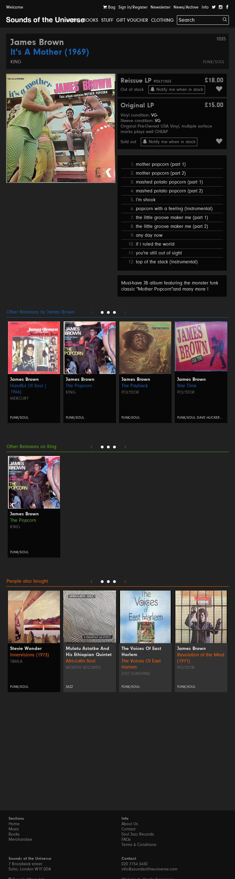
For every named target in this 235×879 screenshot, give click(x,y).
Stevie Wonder (26, 648)
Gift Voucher (132, 20)
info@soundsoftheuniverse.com (149, 869)
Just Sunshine (135, 673)
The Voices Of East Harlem (141, 651)
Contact (128, 829)
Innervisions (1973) (29, 655)
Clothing (162, 20)
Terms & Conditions (138, 844)
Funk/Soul (214, 62)
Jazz (69, 687)
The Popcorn (79, 385)
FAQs (126, 839)
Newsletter (160, 7)
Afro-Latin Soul (80, 661)
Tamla (16, 661)
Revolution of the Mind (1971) (200, 658)
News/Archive (186, 7)
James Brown (37, 42)
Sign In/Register (132, 7)
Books (90, 20)
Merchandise (20, 839)
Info (205, 7)
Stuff (107, 20)
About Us (129, 824)
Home (14, 824)
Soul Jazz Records (137, 834)
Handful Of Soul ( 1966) (28, 389)
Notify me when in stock (179, 89)
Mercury (19, 398)
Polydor (130, 392)
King (15, 62)
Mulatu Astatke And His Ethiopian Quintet (89, 651)
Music (73, 20)
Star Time (186, 385)
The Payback (134, 385)
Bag (111, 7)
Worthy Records (83, 667)
